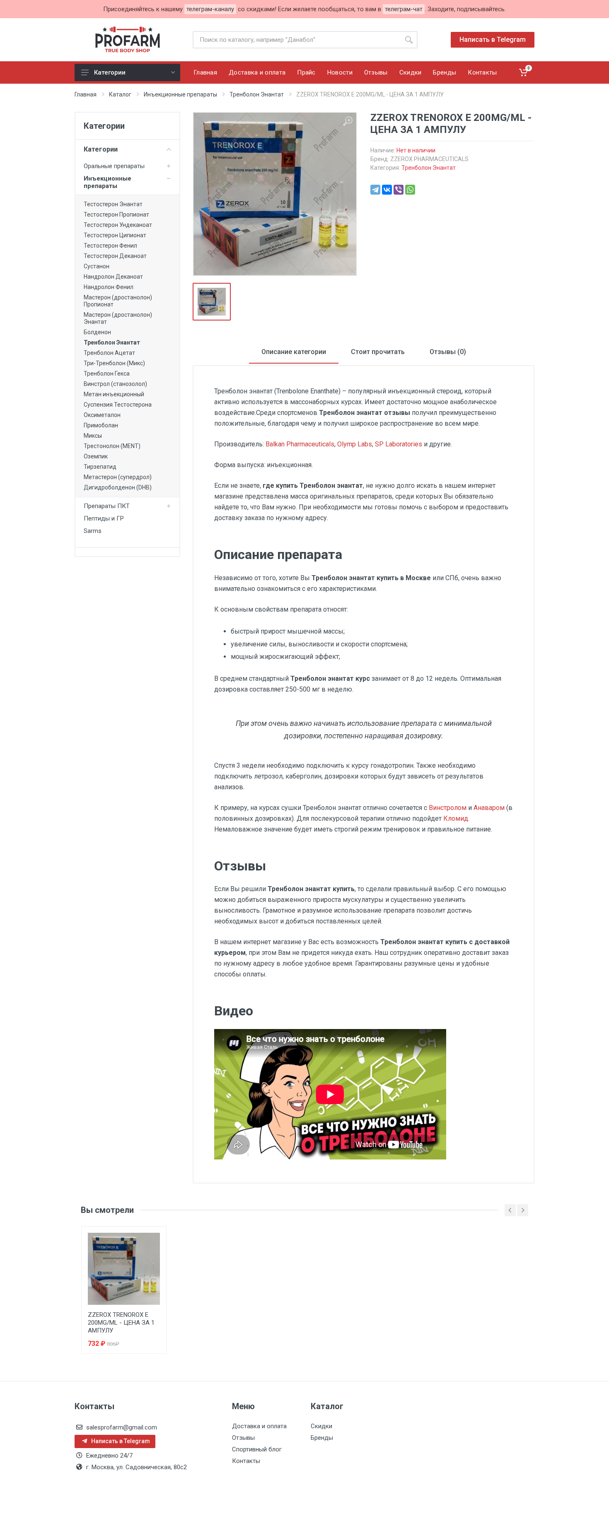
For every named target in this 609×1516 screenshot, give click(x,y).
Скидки (321, 1426)
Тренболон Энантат (112, 342)
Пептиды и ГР (104, 518)
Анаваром (489, 808)
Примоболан (101, 425)
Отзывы (243, 1437)
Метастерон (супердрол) (118, 477)
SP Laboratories (398, 444)
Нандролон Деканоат (113, 276)
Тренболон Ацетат (109, 352)
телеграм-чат (404, 9)
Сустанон (96, 266)
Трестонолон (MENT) (112, 446)
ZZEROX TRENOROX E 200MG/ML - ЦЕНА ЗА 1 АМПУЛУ (121, 1322)
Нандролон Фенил (108, 287)
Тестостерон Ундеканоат (118, 225)
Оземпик (96, 456)
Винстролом (447, 808)
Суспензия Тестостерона (118, 404)
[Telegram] (375, 190)
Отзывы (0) (448, 352)
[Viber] (399, 190)
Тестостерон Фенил (110, 245)
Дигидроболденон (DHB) (118, 487)
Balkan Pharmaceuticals (300, 444)
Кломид (455, 818)
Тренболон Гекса (107, 373)
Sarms (93, 531)
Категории (110, 72)
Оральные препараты (114, 166)
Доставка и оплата (259, 1426)
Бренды (322, 1437)
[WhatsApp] (410, 190)
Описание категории (293, 352)
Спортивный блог (257, 1449)
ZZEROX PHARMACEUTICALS (429, 159)
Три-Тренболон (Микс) (114, 363)
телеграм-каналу (210, 9)
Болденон (97, 332)
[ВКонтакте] (387, 190)
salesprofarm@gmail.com (121, 1427)
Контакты (246, 1461)
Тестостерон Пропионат (116, 214)
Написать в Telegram (492, 39)
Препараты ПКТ (107, 506)
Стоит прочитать (378, 352)
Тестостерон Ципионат (115, 235)
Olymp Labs (354, 444)
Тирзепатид (100, 466)
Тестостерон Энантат (113, 204)
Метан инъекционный (114, 394)
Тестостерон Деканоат (115, 256)
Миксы (93, 435)
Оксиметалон (102, 415)
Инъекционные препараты (107, 182)
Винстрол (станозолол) (115, 384)
